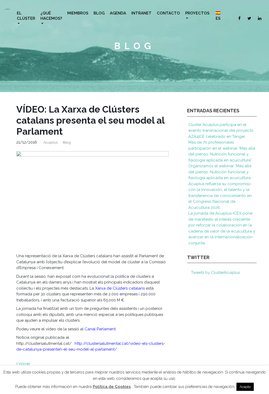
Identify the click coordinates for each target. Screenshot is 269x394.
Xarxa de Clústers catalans (120, 288)
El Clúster (26, 16)
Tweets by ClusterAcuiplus (215, 272)
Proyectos (197, 13)
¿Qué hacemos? (51, 16)
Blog (99, 13)
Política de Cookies (112, 386)
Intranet (141, 13)
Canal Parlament (100, 329)
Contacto (168, 13)
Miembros (77, 13)
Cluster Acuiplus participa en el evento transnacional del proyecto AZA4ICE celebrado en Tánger (221, 130)
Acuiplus (50, 142)
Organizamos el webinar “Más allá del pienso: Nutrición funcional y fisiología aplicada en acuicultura (219, 172)
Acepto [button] (245, 387)
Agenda (118, 13)
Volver (24, 363)
